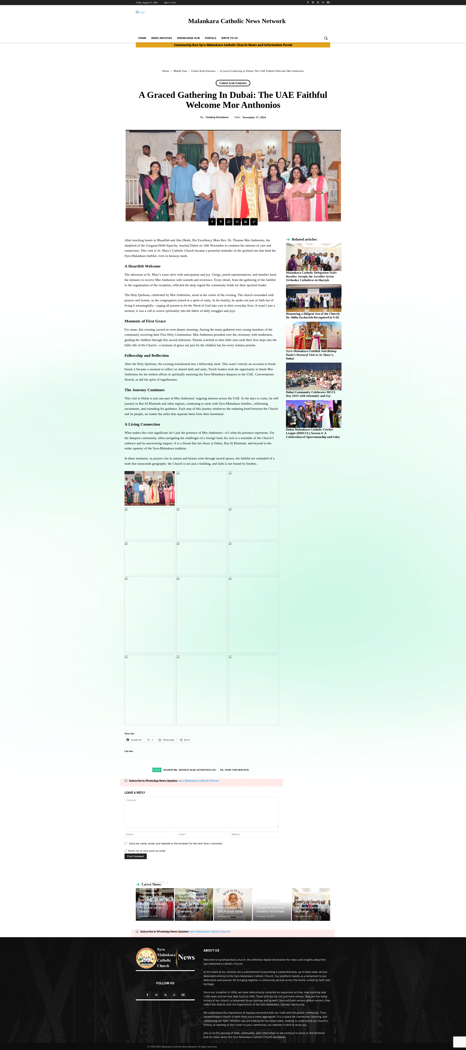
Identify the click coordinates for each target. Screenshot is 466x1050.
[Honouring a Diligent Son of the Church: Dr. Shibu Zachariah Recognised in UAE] (313, 298)
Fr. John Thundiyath (234, 770)
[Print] (245, 221)
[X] (318, 3)
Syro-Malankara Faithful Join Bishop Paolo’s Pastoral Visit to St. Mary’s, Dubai (311, 354)
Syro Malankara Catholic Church (198, 780)
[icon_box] (302, 239)
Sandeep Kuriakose (217, 117)
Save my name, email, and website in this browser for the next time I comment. (176, 843)
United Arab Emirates (203, 71)
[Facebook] (308, 3)
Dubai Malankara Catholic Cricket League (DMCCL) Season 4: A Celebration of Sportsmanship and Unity (313, 433)
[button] (325, 38)
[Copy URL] (254, 221)
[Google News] (328, 3)
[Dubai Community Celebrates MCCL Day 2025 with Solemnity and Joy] (313, 376)
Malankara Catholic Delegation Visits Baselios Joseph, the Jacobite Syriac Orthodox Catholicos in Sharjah (311, 276)
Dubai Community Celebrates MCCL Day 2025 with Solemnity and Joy (311, 394)
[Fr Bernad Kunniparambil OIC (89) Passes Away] (233, 904)
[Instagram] (313, 3)
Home (165, 71)
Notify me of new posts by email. (147, 850)
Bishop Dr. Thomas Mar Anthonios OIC (190, 770)
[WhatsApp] (323, 3)
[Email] (237, 221)
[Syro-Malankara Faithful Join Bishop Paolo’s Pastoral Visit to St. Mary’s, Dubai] (313, 335)
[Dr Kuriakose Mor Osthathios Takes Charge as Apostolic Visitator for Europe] (272, 904)
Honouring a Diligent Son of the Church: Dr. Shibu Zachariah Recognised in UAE (313, 315)
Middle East (180, 71)
